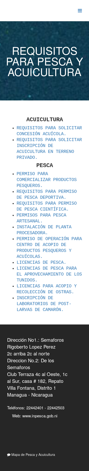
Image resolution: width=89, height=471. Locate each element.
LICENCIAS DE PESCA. (41, 262)
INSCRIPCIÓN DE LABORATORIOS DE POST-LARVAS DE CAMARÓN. (44, 303)
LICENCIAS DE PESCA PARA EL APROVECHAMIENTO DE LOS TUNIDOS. (49, 274)
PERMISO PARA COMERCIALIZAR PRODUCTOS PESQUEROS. (47, 179)
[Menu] (80, 10)
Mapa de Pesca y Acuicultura (32, 454)
